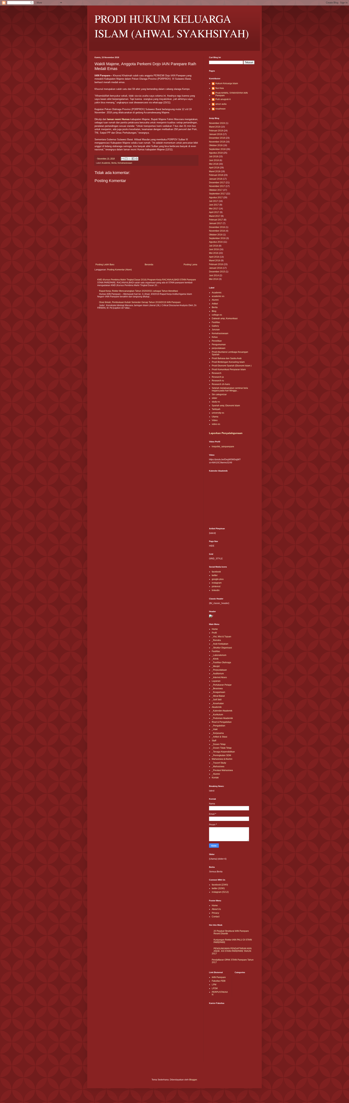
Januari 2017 (215, 223)
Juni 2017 (214, 205)
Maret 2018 (214, 171)
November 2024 (217, 123)
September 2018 (217, 149)
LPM (214, 984)
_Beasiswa (217, 688)
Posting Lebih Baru (104, 264)
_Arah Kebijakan (220, 644)
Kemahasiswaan (125, 163)
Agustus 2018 (216, 153)
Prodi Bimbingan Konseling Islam (228, 362)
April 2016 (214, 257)
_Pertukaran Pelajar (222, 685)
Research (216, 373)
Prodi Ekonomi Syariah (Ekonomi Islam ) (232, 365)
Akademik (217, 707)
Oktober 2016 (215, 234)
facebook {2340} (220, 884)
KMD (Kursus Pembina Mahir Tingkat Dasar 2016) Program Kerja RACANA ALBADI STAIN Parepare (146, 279)
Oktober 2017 (215, 190)
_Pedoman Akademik (222, 718)
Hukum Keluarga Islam (226, 83)
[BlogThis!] (126, 159)
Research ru (218, 380)
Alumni (215, 300)
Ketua (215, 337)
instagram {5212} (220, 892)
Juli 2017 (213, 201)
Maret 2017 (214, 216)
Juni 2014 (214, 275)
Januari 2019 (215, 134)
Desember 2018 (217, 138)
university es (218, 413)
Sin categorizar (219, 394)
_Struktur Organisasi (222, 647)
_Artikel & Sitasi (219, 737)
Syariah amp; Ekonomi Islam (226, 405)
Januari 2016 (215, 268)
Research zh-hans (221, 384)
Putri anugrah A (223, 99)
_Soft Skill (217, 699)
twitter (215, 575)
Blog (214, 311)
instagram (217, 583)
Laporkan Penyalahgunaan (225, 433)
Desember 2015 (217, 271)
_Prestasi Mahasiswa (222, 770)
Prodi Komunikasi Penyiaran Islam (229, 369)
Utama (215, 416)
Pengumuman (219, 344)
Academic (106, 163)
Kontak (215, 777)
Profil (214, 632)
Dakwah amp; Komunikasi (225, 318)
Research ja (218, 377)
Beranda (149, 264)
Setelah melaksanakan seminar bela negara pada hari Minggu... (230, 389)
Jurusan (216, 329)
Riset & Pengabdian (222, 722)
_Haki (215, 729)
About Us (216, 909)
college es (217, 315)
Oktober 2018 (215, 145)
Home (215, 629)
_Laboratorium (219, 655)
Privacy (215, 913)
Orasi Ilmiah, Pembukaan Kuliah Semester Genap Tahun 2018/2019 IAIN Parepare (140, 302)
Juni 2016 (214, 249)
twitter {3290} (218, 888)
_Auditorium (218, 673)
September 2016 (217, 238)
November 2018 (217, 141)
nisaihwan (220, 108)
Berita (114, 163)
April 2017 (214, 212)
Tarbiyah (216, 409)
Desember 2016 (217, 227)
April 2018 (214, 167)
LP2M (215, 988)
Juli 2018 (213, 156)
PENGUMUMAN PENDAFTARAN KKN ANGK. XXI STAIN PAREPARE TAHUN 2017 (232, 951)
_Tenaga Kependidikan (223, 751)
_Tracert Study (219, 763)
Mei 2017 (213, 208)
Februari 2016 (216, 264)
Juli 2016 (213, 246)
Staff (214, 740)
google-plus (218, 579)
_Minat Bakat (218, 696)
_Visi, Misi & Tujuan (221, 636)
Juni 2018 (214, 160)
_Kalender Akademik (222, 710)
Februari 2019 (216, 130)
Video (215, 420)
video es (216, 424)
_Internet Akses (219, 677)
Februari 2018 (216, 175)
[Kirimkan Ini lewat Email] (123, 159)
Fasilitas (216, 322)
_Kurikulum (217, 714)
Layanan (216, 681)
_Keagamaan (218, 692)
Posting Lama (190, 264)
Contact (215, 916)
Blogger (193, 1079)
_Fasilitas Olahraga (221, 662)
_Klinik (215, 659)
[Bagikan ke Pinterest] (136, 159)
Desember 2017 (217, 182)
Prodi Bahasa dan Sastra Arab (227, 358)
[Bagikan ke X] (129, 159)
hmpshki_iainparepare (223, 446)
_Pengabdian (218, 725)
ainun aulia (220, 104)
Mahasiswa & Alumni (222, 759)
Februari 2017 (216, 219)
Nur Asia (219, 88)
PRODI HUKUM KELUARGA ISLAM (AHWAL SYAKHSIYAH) (172, 25)
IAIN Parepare (219, 977)
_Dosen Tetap (219, 744)
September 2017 (217, 193)
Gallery (215, 326)
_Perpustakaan (219, 670)
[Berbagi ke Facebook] (133, 159)
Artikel (215, 303)
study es (216, 401)
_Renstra (216, 640)
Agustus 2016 (216, 242)
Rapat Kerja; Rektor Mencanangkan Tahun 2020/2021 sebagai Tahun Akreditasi (138, 291)
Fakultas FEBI (218, 981)
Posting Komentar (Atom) (119, 269)
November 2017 (217, 186)
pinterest (216, 586)
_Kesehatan (218, 703)
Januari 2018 (215, 179)
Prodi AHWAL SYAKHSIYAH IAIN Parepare (231, 94)
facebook (216, 571)
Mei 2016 (213, 253)
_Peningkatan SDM (221, 755)
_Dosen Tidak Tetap (222, 748)
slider (214, 398)
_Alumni (216, 774)
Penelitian (217, 341)
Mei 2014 (213, 279)
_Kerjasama (218, 733)
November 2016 (217, 231)
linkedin (216, 590)
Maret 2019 (214, 127)
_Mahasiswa (218, 766)
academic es (218, 296)
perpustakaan (218, 348)
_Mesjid (216, 666)
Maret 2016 (214, 260)
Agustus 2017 (216, 197)
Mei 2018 (213, 164)
